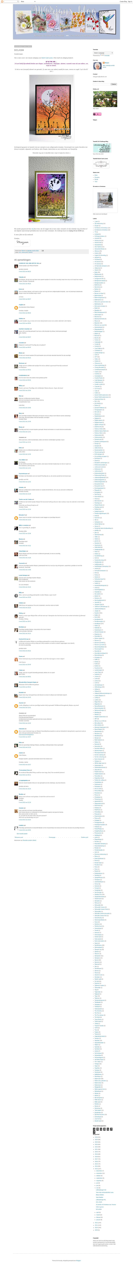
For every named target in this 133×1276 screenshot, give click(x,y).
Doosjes (97, 446)
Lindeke (21, 825)
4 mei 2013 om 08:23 (25, 271)
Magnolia (97, 704)
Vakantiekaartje (99, 1042)
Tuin (96, 1030)
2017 (96, 1159)
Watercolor (98, 1078)
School (97, 884)
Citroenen (97, 363)
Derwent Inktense (99, 407)
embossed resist (99, 467)
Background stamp (100, 280)
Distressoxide (98, 437)
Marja (20, 427)
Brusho (97, 338)
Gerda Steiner (98, 524)
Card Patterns (98, 348)
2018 (96, 1156)
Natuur (96, 742)
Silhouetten (98, 911)
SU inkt (97, 981)
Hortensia (97, 581)
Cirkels (97, 361)
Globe (96, 539)
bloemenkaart (98, 327)
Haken (96, 553)
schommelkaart (99, 881)
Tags (96, 996)
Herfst (96, 568)
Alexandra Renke (99, 249)
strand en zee (98, 975)
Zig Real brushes (99, 1114)
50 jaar (97, 225)
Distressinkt (25, 252)
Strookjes (97, 977)
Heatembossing (99, 560)
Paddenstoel (98, 771)
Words (96, 1106)
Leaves (97, 676)
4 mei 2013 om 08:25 (25, 283)
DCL (20, 252)
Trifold (96, 1023)
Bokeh (96, 333)
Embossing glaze (99, 473)
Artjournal (97, 268)
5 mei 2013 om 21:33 (25, 747)
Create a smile (99, 384)
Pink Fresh (98, 805)
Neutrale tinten (99, 748)
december (99, 1171)
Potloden (97, 826)
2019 (96, 1154)
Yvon (96, 181)
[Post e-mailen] (42, 250)
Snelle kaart (98, 937)
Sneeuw (97, 932)
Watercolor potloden (100, 1080)
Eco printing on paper (101, 456)
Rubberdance (98, 873)
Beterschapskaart (99, 297)
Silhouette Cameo (100, 907)
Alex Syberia (98, 247)
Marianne (21, 363)
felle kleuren (98, 501)
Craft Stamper (98, 380)
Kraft (96, 664)
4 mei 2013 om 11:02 (25, 432)
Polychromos (98, 816)
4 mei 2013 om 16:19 (25, 607)
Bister (96, 308)
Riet (20, 396)
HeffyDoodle (98, 564)
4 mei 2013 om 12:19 (25, 509)
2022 (96, 1147)
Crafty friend (98, 382)
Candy (96, 344)
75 (95, 232)
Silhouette (97, 905)
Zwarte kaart (98, 1121)
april (97, 1212)
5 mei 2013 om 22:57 (25, 764)
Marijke (21, 794)
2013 (96, 1169)
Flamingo (97, 503)
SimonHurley (98, 918)
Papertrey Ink (98, 778)
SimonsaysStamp (99, 920)
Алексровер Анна (24, 770)
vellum (96, 1051)
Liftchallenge (98, 687)
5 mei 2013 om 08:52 (25, 676)
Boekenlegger (99, 331)
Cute (96, 391)
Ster (96, 966)
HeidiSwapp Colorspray (101, 566)
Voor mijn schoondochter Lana (104, 1192)
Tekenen (97, 998)
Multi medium (98, 740)
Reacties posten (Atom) (29, 840)
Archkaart (97, 259)
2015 (96, 1164)
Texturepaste (98, 1009)
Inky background (99, 600)
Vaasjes (97, 1038)
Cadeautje (97, 342)
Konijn (96, 661)
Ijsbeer (96, 596)
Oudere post (84, 837)
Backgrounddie (99, 283)
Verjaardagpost (99, 1057)
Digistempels (98, 416)
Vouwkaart (97, 1072)
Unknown (21, 728)
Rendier (97, 841)
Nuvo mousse (98, 759)
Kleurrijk (97, 651)
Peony (96, 795)
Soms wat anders (99, 941)
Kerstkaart (97, 623)
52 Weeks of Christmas (101, 228)
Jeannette (22, 563)
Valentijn (97, 1047)
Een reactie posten (22, 833)
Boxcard (97, 335)
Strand (96, 973)
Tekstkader (98, 1002)
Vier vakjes (98, 1061)
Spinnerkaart (98, 947)
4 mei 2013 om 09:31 (25, 370)
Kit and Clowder (99, 632)
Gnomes (97, 543)
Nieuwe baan (98, 750)
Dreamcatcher (99, 450)
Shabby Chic (98, 894)
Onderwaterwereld (100, 767)
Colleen (21, 603)
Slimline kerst (98, 926)
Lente (96, 678)
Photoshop (98, 799)
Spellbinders (98, 945)
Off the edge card (99, 763)
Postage (97, 820)
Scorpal (97, 888)
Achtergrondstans (100, 236)
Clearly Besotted (99, 367)
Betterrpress (98, 299)
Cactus (97, 340)
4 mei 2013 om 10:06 (25, 407)
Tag (96, 989)
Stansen (97, 953)
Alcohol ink (98, 240)
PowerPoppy (98, 829)
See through (98, 892)
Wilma (21, 385)
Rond (96, 860)
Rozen (96, 871)
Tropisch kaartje (99, 1025)
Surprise (97, 983)
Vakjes (96, 1044)
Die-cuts (97, 412)
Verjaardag (98, 1055)
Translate (107, 55)
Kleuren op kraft (99, 642)
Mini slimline (98, 725)
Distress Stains (99, 433)
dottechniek (98, 448)
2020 (96, 1151)
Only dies (97, 769)
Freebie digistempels (100, 513)
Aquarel (97, 257)
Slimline (97, 924)
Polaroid (97, 814)
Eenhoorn (97, 458)
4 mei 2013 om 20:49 (25, 664)
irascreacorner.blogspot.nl (26, 734)
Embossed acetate (100, 465)
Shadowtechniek (99, 896)
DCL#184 (99, 1209)
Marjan (107, 63)
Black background (100, 312)
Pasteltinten (98, 782)
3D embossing (99, 223)
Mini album (98, 723)
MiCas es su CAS (99, 721)
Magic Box (97, 702)
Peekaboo (97, 786)
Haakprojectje (98, 549)
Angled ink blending (100, 255)
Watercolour (98, 1083)
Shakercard (98, 898)
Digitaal (97, 418)
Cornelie (21, 342)
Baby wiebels (100, 1195)
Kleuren (97, 640)
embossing (98, 471)
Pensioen (97, 793)
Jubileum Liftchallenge (101, 606)
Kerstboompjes (99, 621)
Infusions (97, 598)
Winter (96, 1095)
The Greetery (98, 1011)
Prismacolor (98, 833)
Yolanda (21, 277)
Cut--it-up (97, 388)
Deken (96, 405)
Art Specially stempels (101, 266)
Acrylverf (97, 238)
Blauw (96, 321)
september (99, 1178)
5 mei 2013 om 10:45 (25, 697)
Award (96, 270)
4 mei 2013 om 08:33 (25, 313)
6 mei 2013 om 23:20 (25, 820)
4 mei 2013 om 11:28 (25, 454)
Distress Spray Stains (101, 431)
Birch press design (100, 306)
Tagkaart (97, 994)
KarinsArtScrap (23, 639)
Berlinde (21, 627)
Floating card (98, 507)
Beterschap (98, 295)
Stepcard (97, 964)
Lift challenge (98, 685)
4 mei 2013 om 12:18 (25, 494)
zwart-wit (97, 1119)
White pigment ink (100, 1089)
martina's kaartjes (24, 329)
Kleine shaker (98, 638)
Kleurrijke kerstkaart (100, 653)
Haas (96, 551)
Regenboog (98, 839)
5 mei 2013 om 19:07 (25, 737)
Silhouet (97, 903)
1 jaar (96, 221)
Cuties (96, 393)
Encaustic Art (98, 484)
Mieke (20, 353)
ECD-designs (98, 454)
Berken (97, 289)
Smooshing (98, 928)
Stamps (97, 951)
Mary (20, 413)
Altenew (97, 251)
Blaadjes (97, 310)
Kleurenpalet (98, 649)
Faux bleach (98, 496)
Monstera (97, 733)
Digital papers (98, 420)
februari (98, 1217)
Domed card (98, 439)
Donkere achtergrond (101, 441)
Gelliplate (97, 522)
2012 (96, 1222)
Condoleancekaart (100, 369)
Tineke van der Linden (25, 499)
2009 (96, 1230)
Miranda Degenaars (100, 727)
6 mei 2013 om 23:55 (25, 830)
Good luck (97, 545)
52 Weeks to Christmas (101, 230)
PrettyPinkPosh (99, 831)
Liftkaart (97, 691)
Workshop (97, 1108)
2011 (96, 1225)
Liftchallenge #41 (101, 1199)
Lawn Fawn (98, 672)
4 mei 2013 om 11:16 (25, 442)
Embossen (98, 469)
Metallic (97, 714)
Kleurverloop (98, 655)
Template (97, 1004)
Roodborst (97, 865)
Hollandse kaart (99, 579)
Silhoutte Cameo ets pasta (102, 913)
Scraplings (98, 890)
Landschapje (98, 670)
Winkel (96, 1093)
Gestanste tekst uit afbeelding (103, 528)
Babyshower (98, 276)
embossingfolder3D (100, 477)
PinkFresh (97, 810)
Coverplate (98, 376)
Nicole (96, 179)
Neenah (97, 744)
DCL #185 (99, 1202)
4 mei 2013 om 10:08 (25, 421)
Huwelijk (97, 592)
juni (97, 1185)
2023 (96, 1144)
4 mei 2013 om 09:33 (25, 380)
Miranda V (22, 515)
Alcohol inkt (98, 242)
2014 (96, 1166)
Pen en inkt (98, 788)
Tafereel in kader (99, 985)
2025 (96, 1139)
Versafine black (99, 1059)
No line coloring (99, 755)
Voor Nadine (99, 1197)
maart (98, 1215)
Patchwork (97, 784)
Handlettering (98, 556)
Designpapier (98, 410)
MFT (96, 719)
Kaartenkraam (23, 473)
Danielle (21, 692)
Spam (96, 943)
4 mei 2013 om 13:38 (25, 533)
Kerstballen (98, 619)
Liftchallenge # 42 (101, 1190)
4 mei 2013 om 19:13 (25, 633)
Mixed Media (98, 729)
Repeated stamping (100, 843)
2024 (96, 1142)
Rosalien (97, 177)
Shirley (21, 613)
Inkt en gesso (100, 1207)
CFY (96, 357)
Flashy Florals (98, 505)
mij (32, 229)
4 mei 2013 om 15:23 (25, 597)
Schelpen (97, 879)
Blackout (97, 316)
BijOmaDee (98, 304)
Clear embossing (99, 365)
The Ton (97, 1013)
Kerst (96, 617)
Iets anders (98, 594)
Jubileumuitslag (99, 609)
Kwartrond (97, 668)
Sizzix (96, 922)
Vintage (97, 1064)
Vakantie (97, 1040)
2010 (96, 1227)
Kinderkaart (98, 630)
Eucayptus (97, 492)
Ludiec (96, 700)
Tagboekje (97, 992)
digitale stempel (99, 424)
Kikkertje (97, 628)
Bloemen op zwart (100, 325)
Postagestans (98, 822)
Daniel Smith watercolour (102, 397)
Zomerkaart (98, 1116)
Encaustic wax (99, 486)
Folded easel (98, 511)
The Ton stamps (99, 1015)
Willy (20, 592)
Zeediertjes (98, 1112)
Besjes (96, 291)
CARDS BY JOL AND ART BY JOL (29, 263)
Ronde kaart (98, 863)
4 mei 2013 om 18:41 (25, 621)
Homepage (52, 837)
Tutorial (97, 1034)
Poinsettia (97, 812)
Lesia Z (97, 680)
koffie (96, 659)
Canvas (97, 346)
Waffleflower (98, 1074)
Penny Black (98, 790)
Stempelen (98, 956)
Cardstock (97, 350)
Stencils (97, 962)
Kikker (96, 625)
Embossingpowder (100, 481)
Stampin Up (98, 949)
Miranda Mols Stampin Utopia (27, 682)
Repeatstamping (99, 846)
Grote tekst (98, 547)
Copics (97, 371)
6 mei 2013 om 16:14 (25, 788)
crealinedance (23, 375)
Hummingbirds (99, 589)
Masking (97, 712)
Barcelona (97, 287)
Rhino (96, 856)
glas (96, 532)
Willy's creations (24, 525)
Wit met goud (98, 1097)
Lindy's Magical (99, 695)
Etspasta (97, 490)
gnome (97, 541)
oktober (98, 1175)
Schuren (97, 886)
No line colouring (99, 757)
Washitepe (98, 1076)
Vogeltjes (97, 1068)
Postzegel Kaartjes (100, 824)
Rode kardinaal (99, 858)
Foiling (96, 509)
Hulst (96, 587)
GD (95, 520)
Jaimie (21, 753)
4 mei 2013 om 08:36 (25, 323)
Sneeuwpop (98, 934)
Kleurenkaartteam (100, 647)
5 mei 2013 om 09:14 (25, 687)
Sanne (21, 656)
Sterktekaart (98, 968)
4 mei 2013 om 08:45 (25, 347)
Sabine (21, 318)
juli (97, 1183)
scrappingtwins (23, 780)
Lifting (96, 689)
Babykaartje (98, 274)
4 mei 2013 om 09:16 (25, 358)
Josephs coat (98, 604)
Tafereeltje (97, 987)
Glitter (96, 537)
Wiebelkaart (98, 1091)
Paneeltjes (98, 776)
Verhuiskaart (98, 1053)
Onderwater (98, 765)
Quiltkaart (97, 835)
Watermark (98, 1085)
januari (98, 1219)
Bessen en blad (99, 293)
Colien (21, 670)
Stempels (97, 958)
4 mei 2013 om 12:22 (25, 519)
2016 (96, 1161)
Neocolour (97, 746)
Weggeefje (98, 1087)
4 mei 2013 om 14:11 (25, 545)
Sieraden (97, 901)
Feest (96, 498)
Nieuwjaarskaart (99, 752)
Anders (97, 253)
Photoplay (97, 797)
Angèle (21, 304)
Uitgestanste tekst (100, 1036)
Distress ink (98, 426)
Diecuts (97, 414)
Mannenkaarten (99, 708)
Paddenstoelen (99, 774)
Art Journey (98, 263)
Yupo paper (98, 1110)
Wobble (97, 1104)
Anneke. (21, 487)
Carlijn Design (99, 352)
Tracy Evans (98, 1019)
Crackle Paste (98, 378)
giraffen (97, 530)
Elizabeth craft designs (101, 462)
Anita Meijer (22, 551)
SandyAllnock (98, 877)
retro (96, 852)
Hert (96, 572)
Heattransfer (98, 562)
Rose (96, 869)
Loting (96, 697)
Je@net (21, 703)
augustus (99, 1180)
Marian (21, 539)
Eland (96, 460)
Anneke (21, 808)
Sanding (97, 875)
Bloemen (97, 323)
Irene (20, 289)
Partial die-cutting (99, 780)
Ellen (20, 448)
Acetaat (97, 234)
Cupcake (97, 386)
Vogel (96, 1066)
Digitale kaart (98, 422)
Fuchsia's (97, 517)
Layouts (97, 674)
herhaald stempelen (100, 570)
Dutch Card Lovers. (47, 58)
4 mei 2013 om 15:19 (25, 587)
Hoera (96, 577)
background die (99, 278)
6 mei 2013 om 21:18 (25, 802)
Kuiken (97, 666)
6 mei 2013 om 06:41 (25, 775)
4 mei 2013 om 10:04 (25, 390)
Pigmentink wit (99, 803)
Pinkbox (97, 807)
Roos (96, 867)
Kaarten (31, 252)
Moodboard (98, 735)
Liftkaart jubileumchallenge (102, 693)
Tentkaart (97, 1006)
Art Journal (98, 261)
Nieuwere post (19, 837)
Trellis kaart (98, 1021)
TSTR (96, 1028)
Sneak (96, 930)
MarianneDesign (99, 710)
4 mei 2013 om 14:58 (25, 569)
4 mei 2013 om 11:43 (25, 482)
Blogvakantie (98, 329)
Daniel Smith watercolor (101, 395)
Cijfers (96, 359)
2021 (96, 1149)
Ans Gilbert (22, 460)
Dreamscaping (99, 452)
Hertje (96, 575)
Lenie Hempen (23, 575)
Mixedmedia (98, 731)
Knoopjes (97, 657)
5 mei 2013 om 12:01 (25, 707)
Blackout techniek (100, 318)
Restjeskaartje (99, 850)
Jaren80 (97, 602)
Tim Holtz (97, 1017)
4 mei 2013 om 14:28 (25, 557)
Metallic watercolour (100, 716)
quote (96, 837)
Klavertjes (97, 636)
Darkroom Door (99, 399)
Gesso (96, 526)
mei (97, 1188)
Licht (96, 683)
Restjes (97, 848)
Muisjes (97, 738)
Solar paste (98, 939)
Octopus (97, 761)
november (99, 1173)
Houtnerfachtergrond (100, 585)
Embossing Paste (99, 475)
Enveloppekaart (99, 488)
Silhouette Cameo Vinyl (101, 909)
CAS (96, 355)
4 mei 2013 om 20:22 (25, 651)
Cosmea (97, 374)
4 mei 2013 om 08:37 (25, 337)
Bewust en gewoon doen (102, 302)
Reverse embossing (100, 854)
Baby (96, 272)
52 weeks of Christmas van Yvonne (106, 1204)
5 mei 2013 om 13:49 (25, 723)
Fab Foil (97, 494)
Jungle (96, 611)
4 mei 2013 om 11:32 (25, 468)
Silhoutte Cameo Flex (101, 915)
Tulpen (97, 1032)
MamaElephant (99, 706)
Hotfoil (96, 583)
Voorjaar (97, 1070)
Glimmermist (98, 534)
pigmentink (98, 801)
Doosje (97, 443)
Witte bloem (98, 1099)
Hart (96, 558)
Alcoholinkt (98, 244)
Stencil (96, 960)
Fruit (96, 515)
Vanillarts (97, 1049)
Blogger (78, 1260)
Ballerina (97, 285)
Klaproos (97, 634)
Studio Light (98, 979)
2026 (96, 1137)
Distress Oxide (99, 429)
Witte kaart (97, 1102)
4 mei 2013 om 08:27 (25, 299)
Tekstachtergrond (99, 1000)
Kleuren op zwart (99, 644)
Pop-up (97, 818)
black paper (98, 314)
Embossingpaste (99, 479)
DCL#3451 (98, 403)
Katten (96, 615)
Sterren (97, 970)
